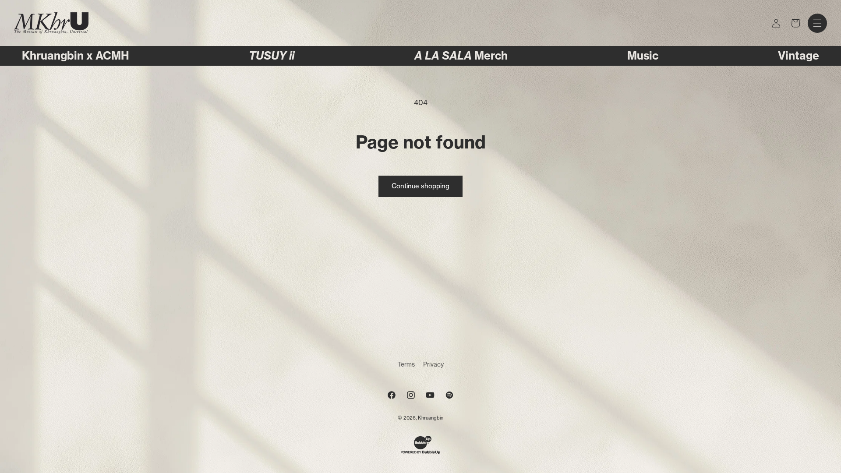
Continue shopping (420, 186)
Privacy (433, 364)
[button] (817, 23)
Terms (406, 364)
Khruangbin (430, 418)
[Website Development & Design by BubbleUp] (420, 453)
